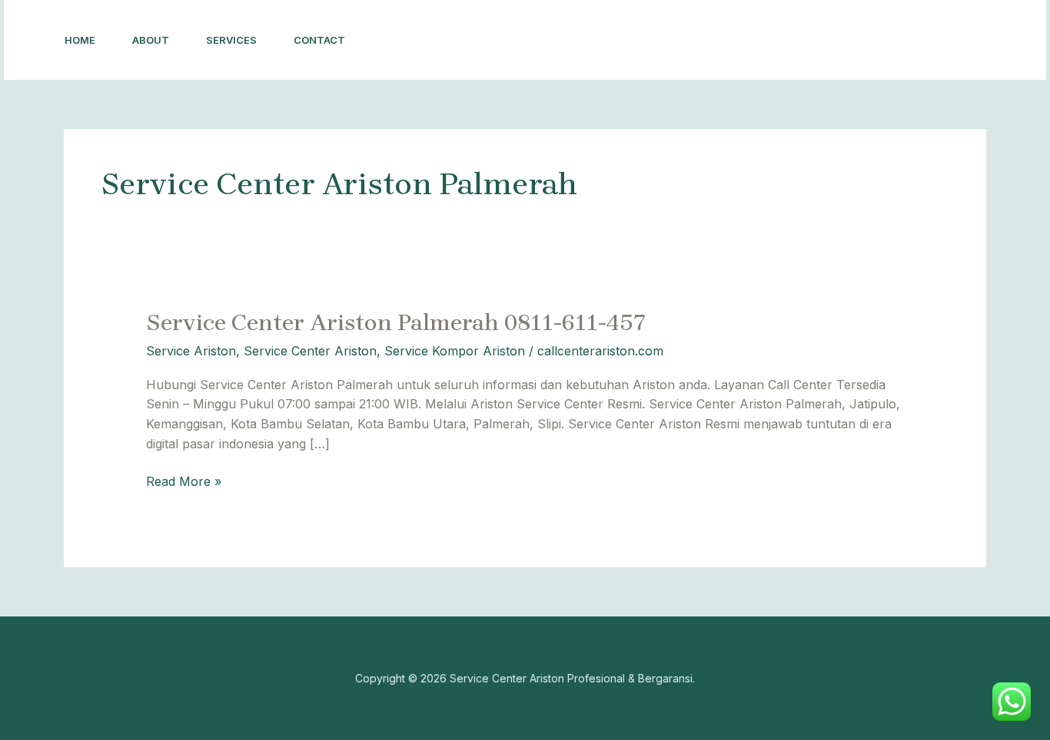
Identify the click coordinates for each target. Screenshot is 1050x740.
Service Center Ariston (310, 350)
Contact (319, 40)
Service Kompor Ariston (454, 350)
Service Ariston (191, 350)
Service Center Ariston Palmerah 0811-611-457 (396, 322)
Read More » (183, 480)
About (150, 40)
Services (231, 40)
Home (80, 40)
